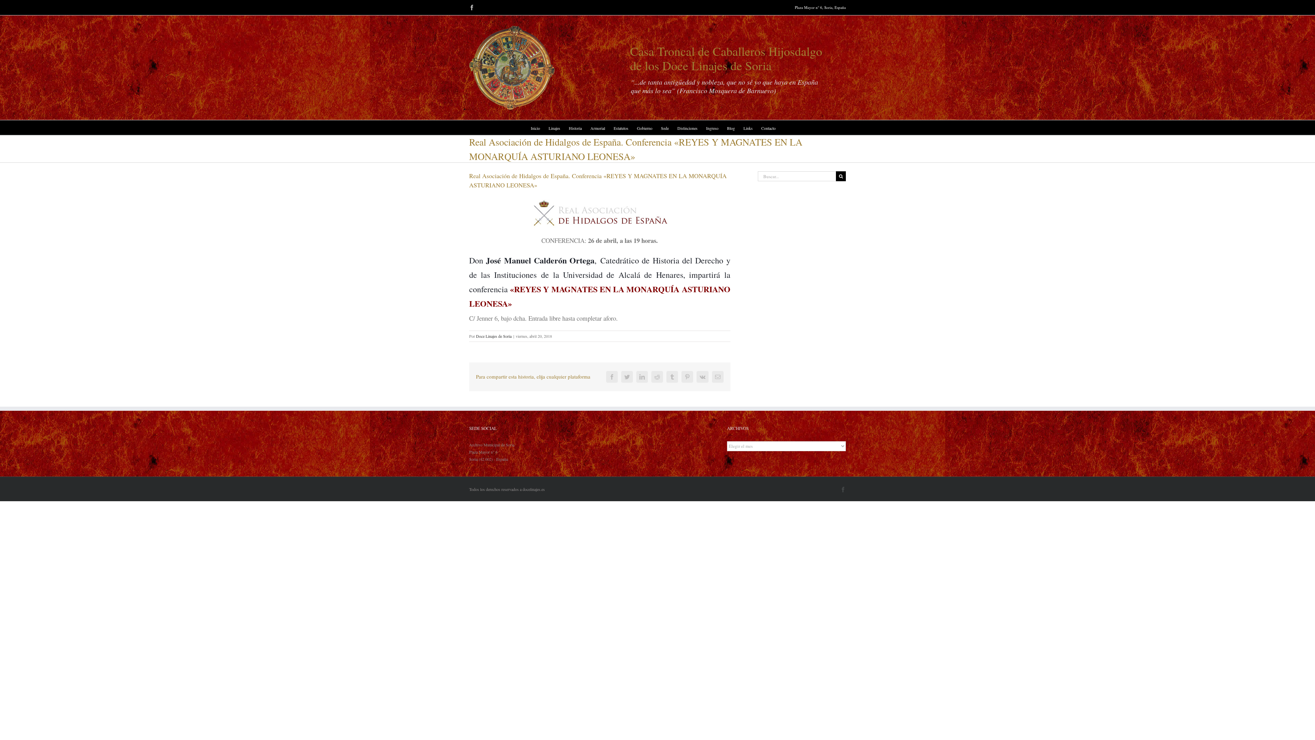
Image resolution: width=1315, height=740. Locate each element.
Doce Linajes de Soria (494, 336)
